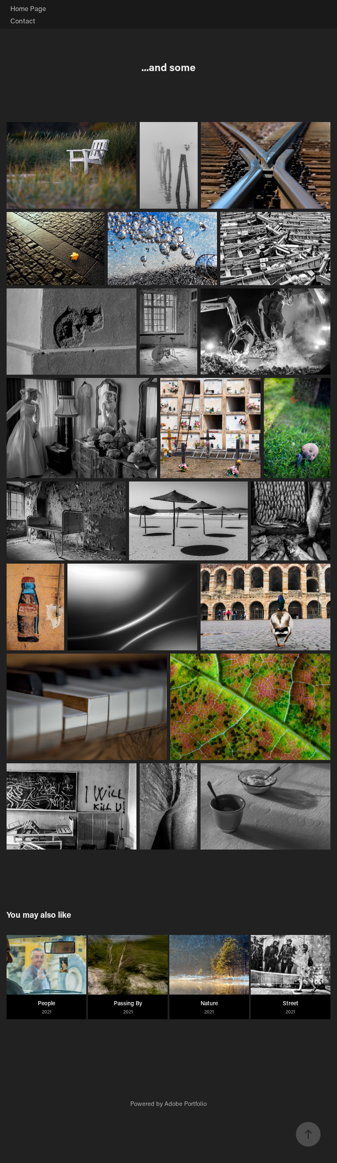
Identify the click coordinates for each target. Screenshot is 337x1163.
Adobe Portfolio (185, 1103)
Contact (22, 20)
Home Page (28, 8)
